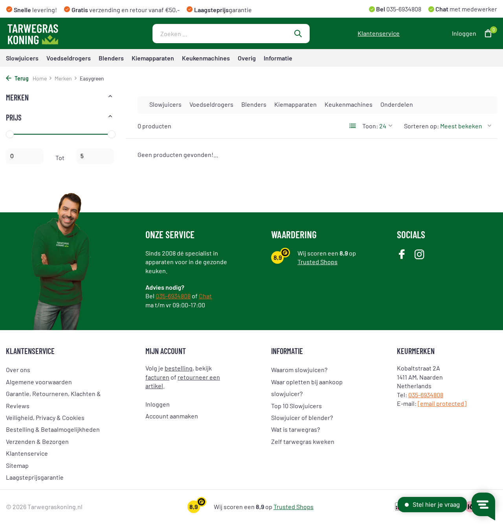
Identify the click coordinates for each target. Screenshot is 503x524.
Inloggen (157, 404)
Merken (63, 78)
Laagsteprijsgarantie (35, 477)
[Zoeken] (298, 33)
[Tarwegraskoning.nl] (55, 33)
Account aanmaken (171, 416)
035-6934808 (403, 9)
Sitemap (17, 465)
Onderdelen (396, 104)
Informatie (278, 58)
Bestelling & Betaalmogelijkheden (53, 429)
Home (40, 78)
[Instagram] (419, 255)
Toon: (370, 126)
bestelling (179, 368)
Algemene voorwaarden (39, 381)
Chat (205, 295)
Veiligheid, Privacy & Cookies (45, 417)
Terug (21, 78)
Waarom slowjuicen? (299, 369)
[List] (352, 126)
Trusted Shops (317, 261)
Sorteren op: (421, 126)
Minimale (25, 156)
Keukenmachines (206, 58)
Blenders (111, 58)
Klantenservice (379, 33)
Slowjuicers (22, 58)
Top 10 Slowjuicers (296, 405)
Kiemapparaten (153, 58)
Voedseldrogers (68, 58)
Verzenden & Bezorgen (37, 441)
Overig (247, 58)
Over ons (18, 369)
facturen (157, 377)
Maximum (95, 156)
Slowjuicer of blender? (302, 417)
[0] (486, 33)
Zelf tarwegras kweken (302, 441)
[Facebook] (402, 255)
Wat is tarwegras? (295, 429)
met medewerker (465, 9)
